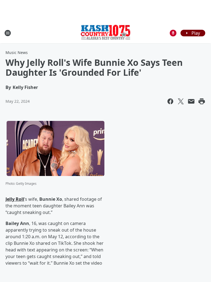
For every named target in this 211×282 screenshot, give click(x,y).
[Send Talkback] (173, 33)
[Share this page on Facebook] (170, 101)
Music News (16, 52)
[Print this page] (202, 101)
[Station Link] (105, 33)
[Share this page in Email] (191, 101)
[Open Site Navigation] (7, 33)
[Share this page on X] (181, 101)
